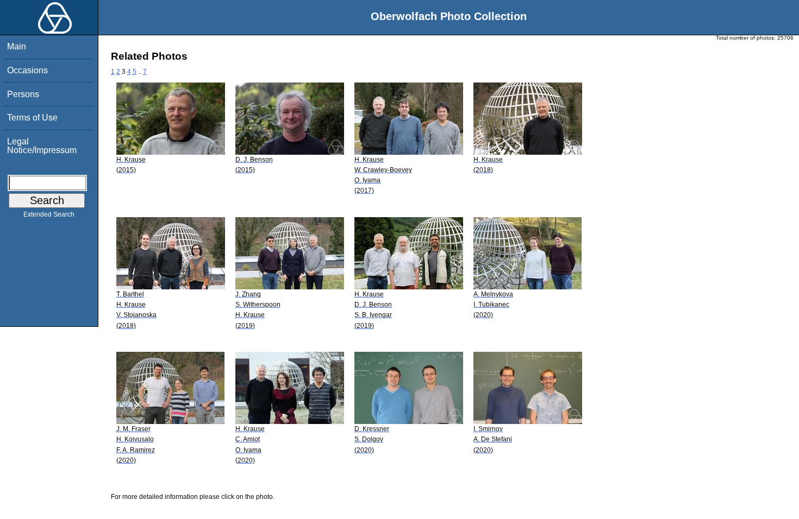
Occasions (27, 70)
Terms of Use (32, 117)
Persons (23, 94)
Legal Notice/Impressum (42, 146)
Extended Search (48, 214)
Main (16, 46)
